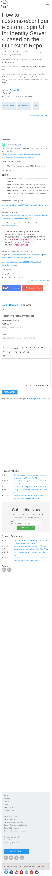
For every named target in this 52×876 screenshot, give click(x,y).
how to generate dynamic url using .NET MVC (30, 546)
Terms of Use (8, 807)
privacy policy (34, 399)
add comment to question (39, 116)
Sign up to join (16, 851)
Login (5, 305)
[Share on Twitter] (6, 872)
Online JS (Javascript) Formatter (15, 831)
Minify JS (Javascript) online (14, 822)
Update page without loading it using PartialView (31, 549)
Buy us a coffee (14, 288)
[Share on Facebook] (11, 872)
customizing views (11, 226)
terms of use (45, 399)
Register (14, 305)
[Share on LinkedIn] (37, 872)
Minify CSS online (10, 819)
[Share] (2, 872)
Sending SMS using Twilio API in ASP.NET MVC (31, 487)
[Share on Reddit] (26, 872)
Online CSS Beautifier (11, 828)
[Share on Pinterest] (21, 872)
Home (6, 796)
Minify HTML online (10, 816)
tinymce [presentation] (45, 385)
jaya (20, 145)
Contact (6, 804)
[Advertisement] (20, 451)
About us (7, 798)
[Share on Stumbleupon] (31, 872)
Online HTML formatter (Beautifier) (16, 825)
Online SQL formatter (11, 843)
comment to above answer (40, 280)
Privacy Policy (9, 810)
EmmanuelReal (15, 90)
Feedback (7, 801)
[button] (4, 348)
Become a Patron (35, 288)
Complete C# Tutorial (11, 837)
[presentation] (4, 348)
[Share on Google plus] (16, 872)
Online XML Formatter (11, 840)
